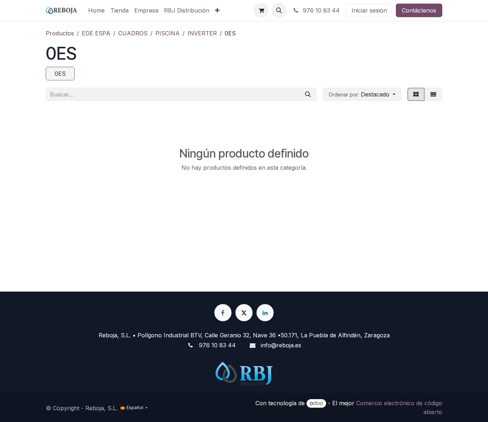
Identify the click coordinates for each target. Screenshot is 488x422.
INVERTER (202, 33)
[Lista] (433, 94)
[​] (222, 312)
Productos (60, 33)
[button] (279, 10)
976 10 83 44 (320, 10)
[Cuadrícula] (416, 94)
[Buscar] (308, 94)
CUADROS (133, 33)
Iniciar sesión (369, 10)
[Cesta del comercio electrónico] (261, 10)
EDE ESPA (96, 33)
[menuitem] (96, 10)
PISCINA (167, 33)
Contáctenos (419, 10)
